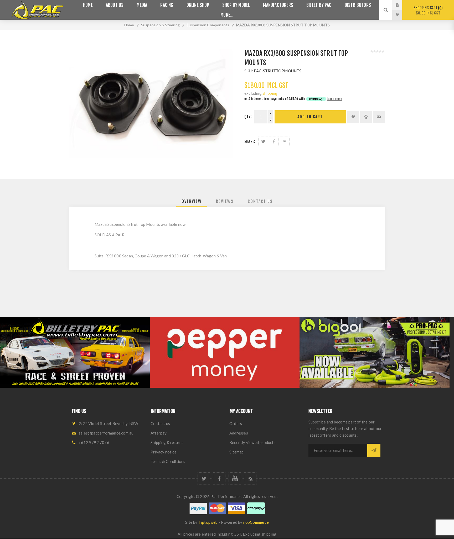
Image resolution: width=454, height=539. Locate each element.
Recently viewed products (252, 442)
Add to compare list (366, 117)
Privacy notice (164, 452)
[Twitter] (204, 478)
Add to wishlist (353, 117)
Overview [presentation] (192, 201)
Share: (249, 141)
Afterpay (159, 433)
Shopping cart (427, 10)
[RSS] (250, 478)
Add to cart (310, 116)
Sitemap (236, 452)
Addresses (238, 433)
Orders (235, 423)
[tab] (191, 201)
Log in (401, 5)
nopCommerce (256, 522)
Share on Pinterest (285, 141)
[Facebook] (219, 478)
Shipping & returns (167, 442)
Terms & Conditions (168, 461)
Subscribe (373, 450)
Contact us (160, 423)
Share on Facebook (274, 141)
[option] (75, 352)
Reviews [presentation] (225, 201)
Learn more (334, 99)
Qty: (248, 116)
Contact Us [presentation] (260, 201)
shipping (270, 93)
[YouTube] (235, 478)
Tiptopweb (208, 522)
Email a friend (379, 117)
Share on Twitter (263, 141)
